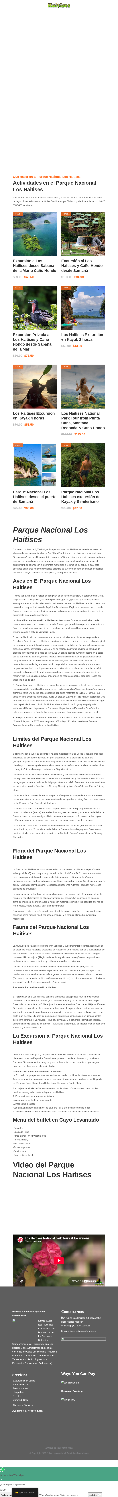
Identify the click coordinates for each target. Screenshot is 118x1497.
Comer (16, 1400)
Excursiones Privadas (23, 1380)
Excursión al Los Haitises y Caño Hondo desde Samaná (81, 266)
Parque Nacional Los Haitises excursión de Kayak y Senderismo (80, 497)
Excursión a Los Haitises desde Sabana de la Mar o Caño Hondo (34, 266)
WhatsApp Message (49, 1495)
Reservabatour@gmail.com (83, 1331)
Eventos (16, 1396)
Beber (26, 1400)
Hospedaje (18, 1392)
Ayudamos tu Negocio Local (27, 1410)
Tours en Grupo (20, 1384)
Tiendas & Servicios (22, 1405)
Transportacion (20, 1388)
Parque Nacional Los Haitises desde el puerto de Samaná (35, 497)
